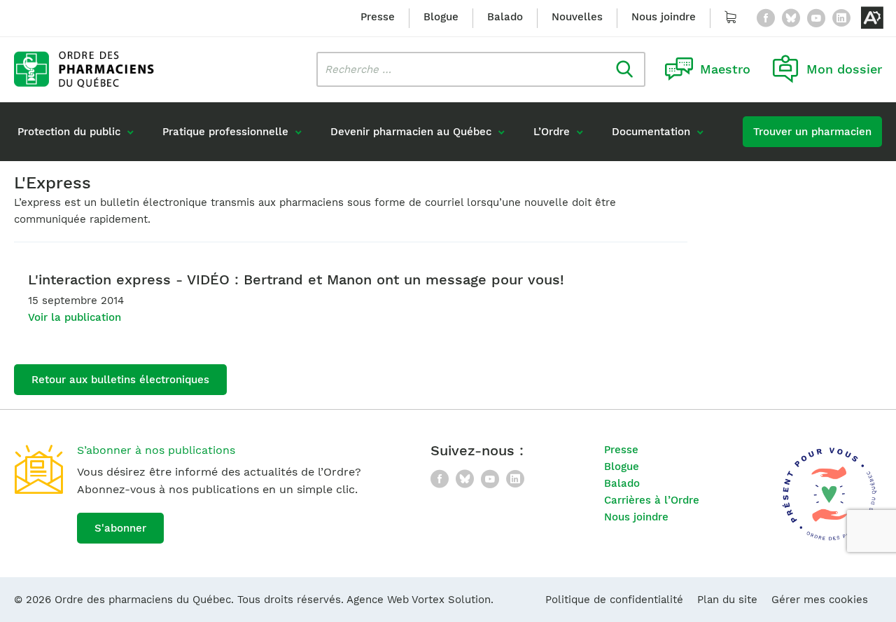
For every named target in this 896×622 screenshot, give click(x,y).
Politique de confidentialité (614, 599)
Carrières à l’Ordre (651, 500)
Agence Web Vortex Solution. (419, 599)
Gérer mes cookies (819, 599)
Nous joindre (663, 17)
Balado (505, 17)
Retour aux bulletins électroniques (120, 379)
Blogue (441, 17)
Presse (377, 17)
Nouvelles (577, 17)
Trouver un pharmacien (812, 131)
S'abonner (120, 528)
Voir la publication (74, 317)
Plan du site (727, 599)
